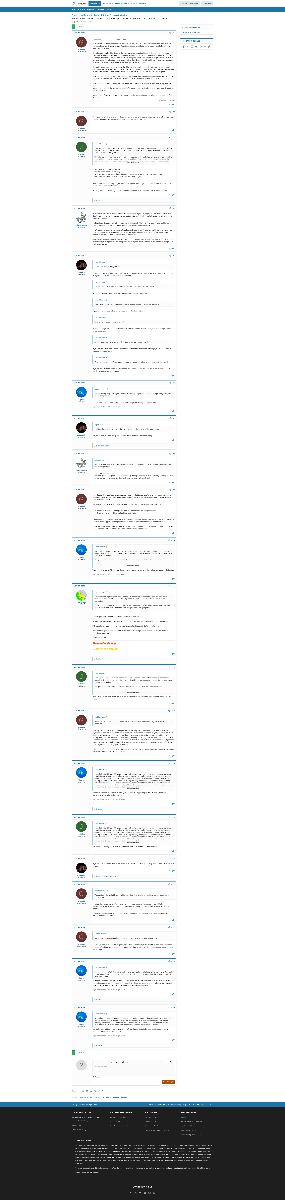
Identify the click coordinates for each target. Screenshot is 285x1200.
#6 (174, 383)
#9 (174, 490)
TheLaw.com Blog (79, 1129)
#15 (173, 817)
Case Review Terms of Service (121, 1126)
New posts (91, 10)
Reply (172, 104)
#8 (174, 453)
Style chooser (79, 1105)
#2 (174, 112)
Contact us (152, 1105)
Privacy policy (176, 1105)
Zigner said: (99, 425)
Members (143, 3)
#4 (174, 208)
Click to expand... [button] (133, 163)
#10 (173, 540)
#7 (174, 418)
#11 (173, 586)
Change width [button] (91, 1105)
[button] (99, 3)
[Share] (170, 32)
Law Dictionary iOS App (189, 1130)
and (102, 446)
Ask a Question (78, 10)
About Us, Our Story (80, 1121)
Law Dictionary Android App (191, 1134)
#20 (173, 1007)
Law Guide (106, 3)
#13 (173, 711)
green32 (77, 22)
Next (80, 26)
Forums (93, 3)
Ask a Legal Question (118, 1117)
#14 (173, 763)
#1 (174, 33)
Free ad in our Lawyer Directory (157, 1130)
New (133, 3)
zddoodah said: (100, 389)
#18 (173, 927)
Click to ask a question (191, 32)
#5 (174, 256)
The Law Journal (151, 1117)
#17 (173, 884)
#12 (173, 667)
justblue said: (100, 717)
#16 (173, 858)
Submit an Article (151, 1121)
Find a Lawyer (115, 1121)
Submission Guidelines (153, 1126)
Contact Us (76, 1125)
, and (106, 876)
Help (184, 1105)
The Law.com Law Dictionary (191, 1121)
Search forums (105, 10)
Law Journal (121, 3)
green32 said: (100, 144)
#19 (173, 961)
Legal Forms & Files (187, 1126)
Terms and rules (163, 1105)
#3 (174, 137)
